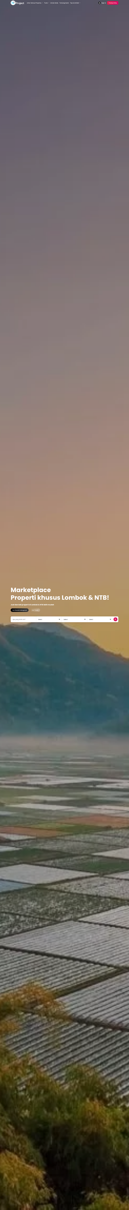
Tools (46, 3)
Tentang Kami (64, 3)
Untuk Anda (54, 3)
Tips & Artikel (74, 3)
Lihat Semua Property (34, 3)
